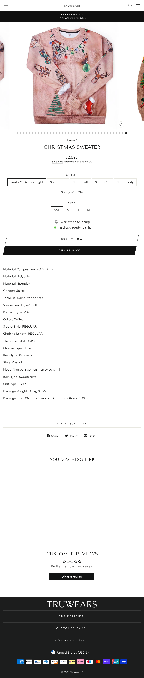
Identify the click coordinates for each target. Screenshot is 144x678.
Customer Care (71, 628)
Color (72, 174)
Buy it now (69, 250)
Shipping (57, 161)
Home (71, 140)
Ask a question (72, 423)
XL (69, 210)
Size (72, 203)
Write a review (72, 576)
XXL (57, 210)
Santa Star (58, 182)
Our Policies (71, 616)
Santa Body (125, 182)
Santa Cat (102, 182)
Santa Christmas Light (26, 182)
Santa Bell (80, 182)
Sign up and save (71, 640)
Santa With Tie (72, 192)
